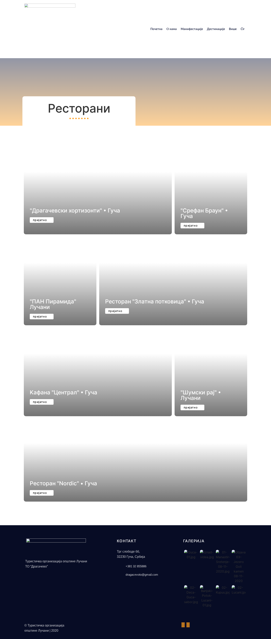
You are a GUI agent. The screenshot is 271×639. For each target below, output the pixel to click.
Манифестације (192, 29)
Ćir (243, 29)
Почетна (156, 29)
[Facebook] (183, 625)
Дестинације (216, 29)
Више (233, 29)
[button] (42, 493)
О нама (171, 29)
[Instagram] (188, 625)
